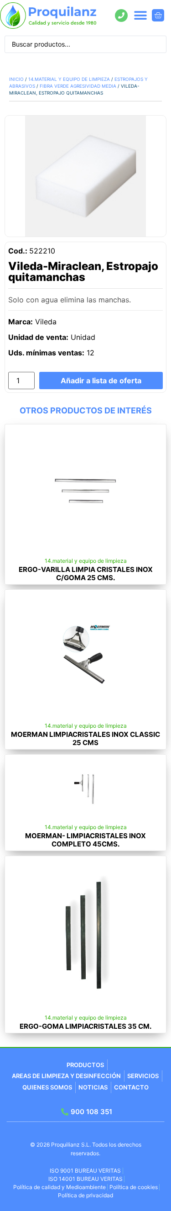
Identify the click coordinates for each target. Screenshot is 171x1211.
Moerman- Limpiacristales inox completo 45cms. (85, 839)
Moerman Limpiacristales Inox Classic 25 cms (85, 738)
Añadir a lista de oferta (101, 380)
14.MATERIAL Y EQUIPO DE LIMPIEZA (69, 79)
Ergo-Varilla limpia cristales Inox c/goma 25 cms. (86, 573)
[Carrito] (158, 15)
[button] (140, 15)
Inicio (16, 79)
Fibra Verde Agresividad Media (78, 86)
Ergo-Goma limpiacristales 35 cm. (85, 1026)
